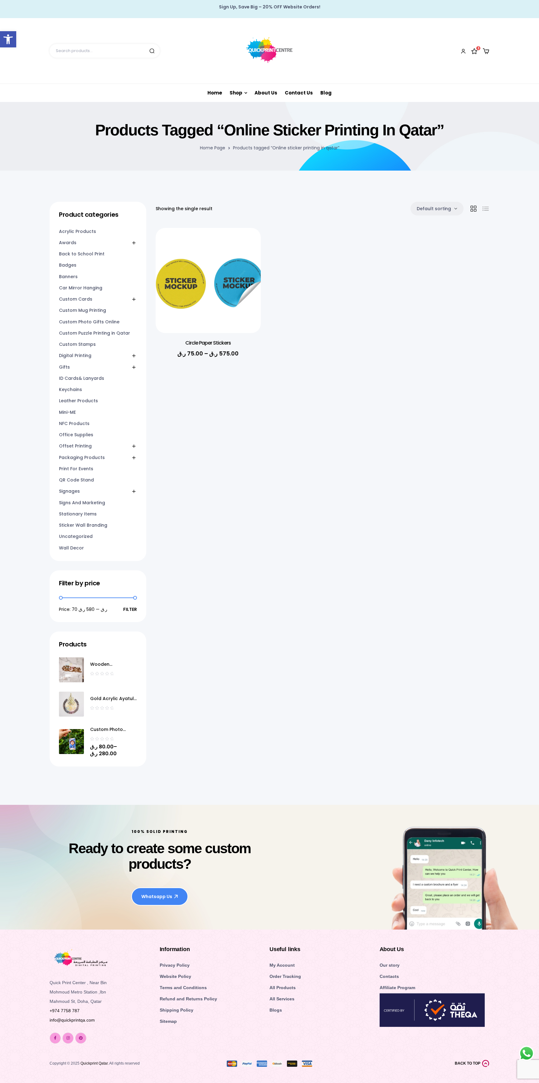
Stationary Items (78, 514)
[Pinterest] (80, 1038)
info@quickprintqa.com (72, 1020)
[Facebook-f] (55, 1038)
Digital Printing (75, 355)
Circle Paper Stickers (208, 342)
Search (152, 51)
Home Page (212, 148)
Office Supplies (76, 435)
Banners (68, 276)
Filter (130, 609)
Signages (69, 491)
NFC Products (74, 423)
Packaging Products (82, 457)
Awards (67, 242)
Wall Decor (71, 548)
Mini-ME (67, 412)
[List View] (485, 208)
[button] (8, 39)
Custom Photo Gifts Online (89, 322)
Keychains (70, 389)
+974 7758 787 (65, 1010)
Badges (67, 265)
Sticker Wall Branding (83, 525)
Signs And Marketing (82, 503)
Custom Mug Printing (82, 310)
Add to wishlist (246, 245)
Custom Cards (75, 299)
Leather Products (78, 401)
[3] (474, 51)
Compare (246, 276)
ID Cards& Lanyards (81, 378)
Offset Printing (75, 446)
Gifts (64, 367)
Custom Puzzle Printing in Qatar (94, 333)
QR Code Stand (76, 480)
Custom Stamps (77, 344)
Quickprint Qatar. (94, 1063)
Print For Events (76, 469)
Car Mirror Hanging (80, 288)
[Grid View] (473, 208)
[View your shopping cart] (486, 51)
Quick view (246, 260)
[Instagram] (68, 1038)
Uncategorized (76, 536)
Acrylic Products (77, 231)
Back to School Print (81, 254)
